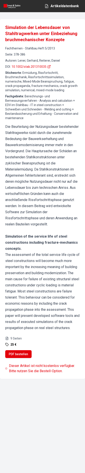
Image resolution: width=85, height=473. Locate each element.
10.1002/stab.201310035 (29, 66)
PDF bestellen (18, 354)
